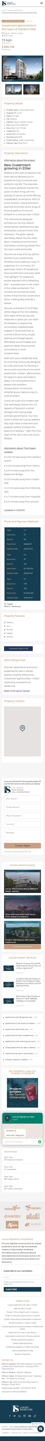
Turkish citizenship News (22, 1343)
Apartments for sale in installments (19, 1035)
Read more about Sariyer (17, 691)
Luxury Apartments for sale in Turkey (22, 1305)
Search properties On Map (22, 1351)
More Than (13, 1158)
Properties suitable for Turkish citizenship (22, 1347)
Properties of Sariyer (22, 947)
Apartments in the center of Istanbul (20, 1023)
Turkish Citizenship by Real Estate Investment (22, 1319)
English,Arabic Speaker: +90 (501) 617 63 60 (19, 1388)
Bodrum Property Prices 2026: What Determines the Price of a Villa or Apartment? (28, 965)
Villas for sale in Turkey (23, 1308)
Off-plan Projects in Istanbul (16, 1060)
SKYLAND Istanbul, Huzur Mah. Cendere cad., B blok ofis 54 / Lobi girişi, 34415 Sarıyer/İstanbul (22, 1366)
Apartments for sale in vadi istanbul (19, 1054)
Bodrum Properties (22, 1354)
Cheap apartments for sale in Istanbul (20, 1047)
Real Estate (18, 789)
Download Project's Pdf (18, 649)
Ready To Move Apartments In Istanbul (22, 1312)
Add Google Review (31, 1433)
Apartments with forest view (16, 1029)
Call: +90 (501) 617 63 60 (21, 792)
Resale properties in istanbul (22, 1340)
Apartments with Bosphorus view (18, 1017)
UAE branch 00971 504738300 (14, 1392)
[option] (22, 69)
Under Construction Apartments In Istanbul (22, 1316)
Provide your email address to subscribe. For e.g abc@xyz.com (19, 1283)
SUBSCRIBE (11, 1289)
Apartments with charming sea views (20, 1041)
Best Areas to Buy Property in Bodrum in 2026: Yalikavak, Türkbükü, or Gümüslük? (28, 998)
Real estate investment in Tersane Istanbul (22, 1336)
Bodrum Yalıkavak (24, 1372)
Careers (5, 1433)
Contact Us (16, 1433)
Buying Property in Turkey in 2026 (22, 1323)
